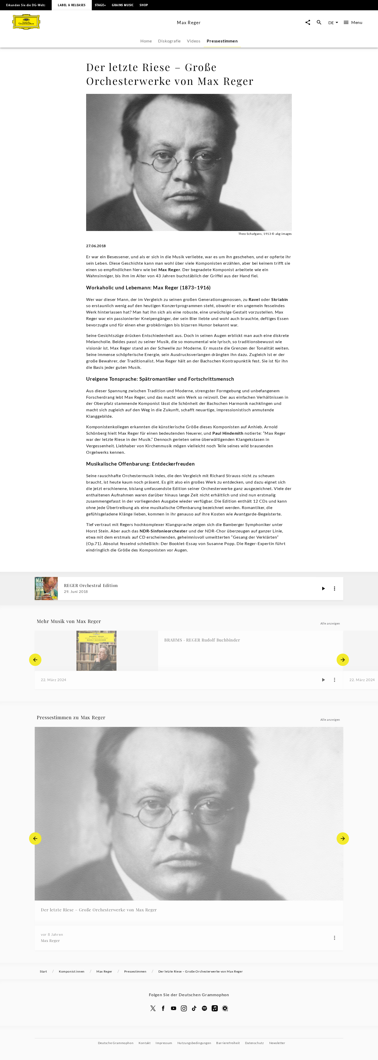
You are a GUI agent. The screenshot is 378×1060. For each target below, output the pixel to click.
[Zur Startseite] (92, 27)
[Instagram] (184, 1008)
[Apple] (215, 1008)
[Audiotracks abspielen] (323, 588)
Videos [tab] (194, 40)
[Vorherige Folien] (35, 660)
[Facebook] (163, 1008)
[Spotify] (204, 1008)
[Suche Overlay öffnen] (319, 22)
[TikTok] (194, 1008)
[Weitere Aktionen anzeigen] (334, 588)
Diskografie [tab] (169, 40)
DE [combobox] (331, 22)
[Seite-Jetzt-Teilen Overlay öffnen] (308, 22)
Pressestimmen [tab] (222, 40)
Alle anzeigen (330, 623)
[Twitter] (153, 1008)
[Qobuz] (225, 1008)
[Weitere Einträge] (343, 660)
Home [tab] (146, 40)
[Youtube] (173, 1008)
